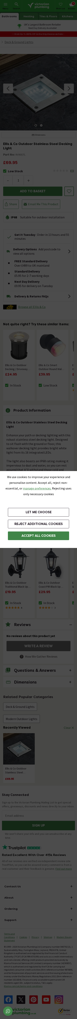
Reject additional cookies (38, 524)
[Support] (8, 1011)
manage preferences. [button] (37, 488)
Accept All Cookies (39, 536)
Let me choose (39, 512)
